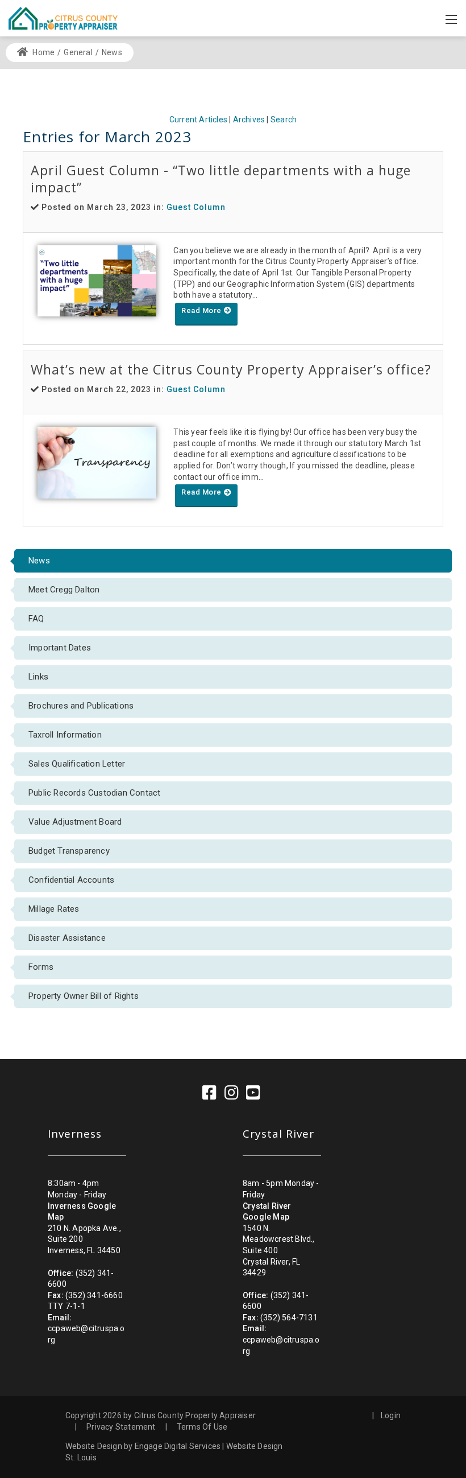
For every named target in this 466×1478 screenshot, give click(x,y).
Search (284, 119)
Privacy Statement (120, 1426)
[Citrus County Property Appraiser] (63, 17)
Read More (202, 310)
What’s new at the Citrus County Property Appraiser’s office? (231, 369)
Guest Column (196, 207)
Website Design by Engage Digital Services (142, 1446)
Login (391, 1415)
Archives (249, 119)
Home (43, 52)
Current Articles (198, 119)
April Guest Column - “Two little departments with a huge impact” (221, 178)
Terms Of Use (202, 1426)
